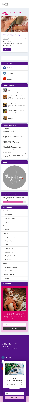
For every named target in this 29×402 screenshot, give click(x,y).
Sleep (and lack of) (10, 256)
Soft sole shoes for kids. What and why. (17, 89)
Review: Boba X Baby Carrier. (11, 142)
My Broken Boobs (10, 218)
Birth (17, 38)
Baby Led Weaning (10, 237)
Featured (5, 226)
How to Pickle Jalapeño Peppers (16, 110)
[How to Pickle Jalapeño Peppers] (5, 111)
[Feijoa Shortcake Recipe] (5, 105)
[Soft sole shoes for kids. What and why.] (5, 90)
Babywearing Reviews (11, 267)
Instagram (10, 73)
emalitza (6, 38)
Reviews (22, 120)
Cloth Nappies (9, 252)
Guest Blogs (6, 229)
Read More (7, 49)
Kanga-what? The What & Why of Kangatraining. (16, 117)
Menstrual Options (10, 271)
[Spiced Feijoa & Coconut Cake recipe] (5, 97)
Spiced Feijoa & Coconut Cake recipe (15, 96)
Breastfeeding (9, 248)
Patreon (9, 79)
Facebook (10, 68)
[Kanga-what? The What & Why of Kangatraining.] (5, 118)
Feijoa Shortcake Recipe (14, 104)
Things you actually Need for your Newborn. (12, 137)
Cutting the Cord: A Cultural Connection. (12, 34)
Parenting (20, 38)
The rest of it (21, 92)
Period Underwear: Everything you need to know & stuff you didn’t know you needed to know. (14, 155)
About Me (5, 211)
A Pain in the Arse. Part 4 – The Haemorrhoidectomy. (12, 148)
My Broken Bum (9, 222)
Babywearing (17, 120)
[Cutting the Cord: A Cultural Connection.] (14, 24)
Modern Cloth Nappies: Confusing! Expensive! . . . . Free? (13, 130)
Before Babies (8, 214)
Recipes (15, 98)
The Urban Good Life (8, 274)
